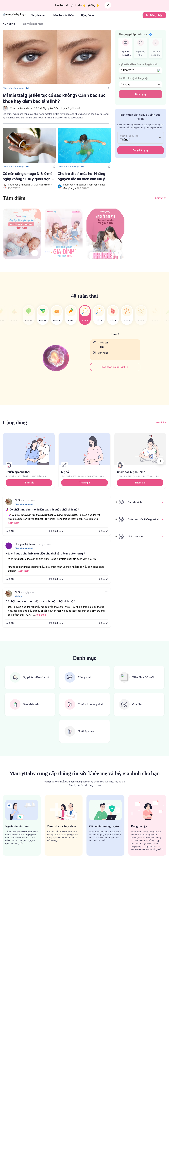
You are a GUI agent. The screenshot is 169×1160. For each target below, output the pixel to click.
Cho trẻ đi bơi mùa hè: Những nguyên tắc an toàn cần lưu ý (81, 176)
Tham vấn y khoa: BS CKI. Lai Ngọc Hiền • (30, 184)
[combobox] (140, 84)
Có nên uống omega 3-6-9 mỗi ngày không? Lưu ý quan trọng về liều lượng (28, 176)
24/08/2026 (127, 70)
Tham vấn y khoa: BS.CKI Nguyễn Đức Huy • (39, 108)
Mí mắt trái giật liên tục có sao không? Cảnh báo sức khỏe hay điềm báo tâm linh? (54, 98)
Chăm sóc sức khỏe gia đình (16, 88)
